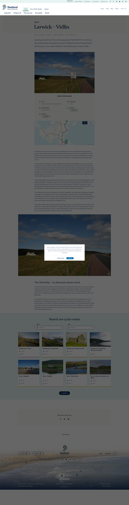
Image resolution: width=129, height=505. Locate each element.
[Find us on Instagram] (116, 1)
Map (107, 8)
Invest (46, 9)
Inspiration (7, 13)
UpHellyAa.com (104, 1)
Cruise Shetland (95, 1)
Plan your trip (28, 13)
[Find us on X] (113, 1)
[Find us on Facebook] (110, 1)
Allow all (70, 258)
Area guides (38, 13)
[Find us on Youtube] (119, 1)
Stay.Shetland (87, 1)
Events (47, 13)
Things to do (17, 13)
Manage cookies (60, 258)
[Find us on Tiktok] (122, 1)
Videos (117, 8)
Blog (112, 8)
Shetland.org (70, 1)
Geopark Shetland (78, 1)
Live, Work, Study (36, 9)
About (102, 8)
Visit (25, 9)
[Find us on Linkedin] (125, 1)
